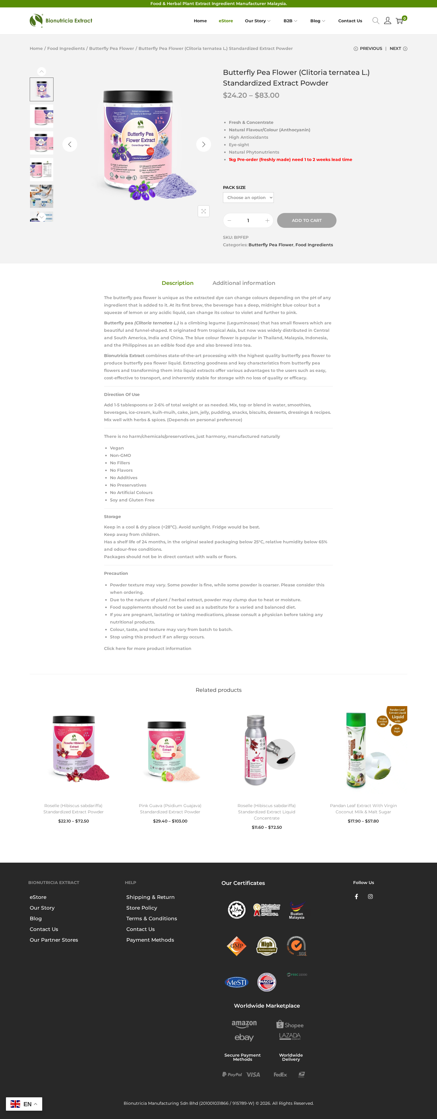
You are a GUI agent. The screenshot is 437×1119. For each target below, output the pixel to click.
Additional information (244, 283)
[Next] (203, 144)
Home (36, 48)
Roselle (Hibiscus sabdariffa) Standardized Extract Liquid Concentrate (267, 812)
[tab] (178, 283)
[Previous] (69, 144)
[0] (399, 20)
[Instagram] (371, 896)
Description (178, 283)
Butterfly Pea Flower (111, 48)
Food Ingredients (66, 48)
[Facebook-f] (356, 896)
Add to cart (307, 220)
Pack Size (234, 187)
